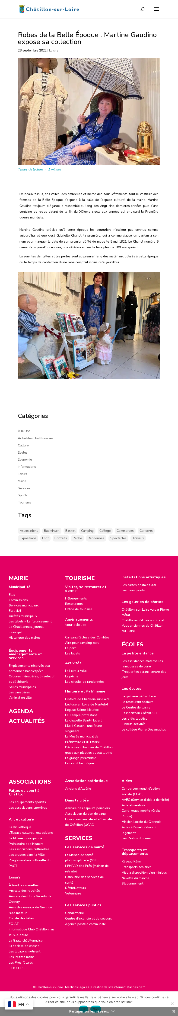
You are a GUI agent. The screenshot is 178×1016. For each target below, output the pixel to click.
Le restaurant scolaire (137, 702)
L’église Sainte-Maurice (82, 710)
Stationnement (132, 883)
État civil (15, 611)
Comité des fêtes (21, 918)
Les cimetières (19, 692)
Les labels (72, 653)
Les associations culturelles (29, 849)
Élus (12, 595)
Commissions (18, 600)
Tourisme (25, 502)
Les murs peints (133, 590)
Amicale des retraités (24, 890)
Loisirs (53, 50)
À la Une (24, 431)
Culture (23, 445)
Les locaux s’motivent (24, 951)
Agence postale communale (85, 924)
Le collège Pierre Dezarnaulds (144, 729)
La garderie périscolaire (139, 696)
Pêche (77, 538)
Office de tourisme (78, 609)
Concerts (146, 531)
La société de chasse (24, 946)
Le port (70, 648)
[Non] (172, 1003)
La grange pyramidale (80, 758)
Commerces (125, 531)
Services (24, 488)
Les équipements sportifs (27, 802)
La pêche (71, 676)
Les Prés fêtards (21, 962)
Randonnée (96, 538)
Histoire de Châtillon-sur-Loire (87, 699)
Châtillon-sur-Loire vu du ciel (143, 620)
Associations (29, 531)
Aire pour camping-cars (82, 643)
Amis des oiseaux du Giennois (31, 907)
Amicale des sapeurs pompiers (87, 808)
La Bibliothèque (20, 827)
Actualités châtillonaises (36, 438)
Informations (27, 467)
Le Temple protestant (81, 715)
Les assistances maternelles (142, 661)
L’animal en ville (20, 697)
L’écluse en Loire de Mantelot (86, 704)
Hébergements (76, 598)
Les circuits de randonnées (85, 681)
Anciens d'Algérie (78, 788)
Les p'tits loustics (134, 718)
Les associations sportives (28, 807)
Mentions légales (77, 987)
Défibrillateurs (75, 888)
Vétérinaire (73, 893)
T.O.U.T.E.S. (17, 968)
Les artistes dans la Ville (27, 855)
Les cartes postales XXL (139, 585)
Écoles (23, 452)
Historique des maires (25, 637)
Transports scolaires (137, 867)
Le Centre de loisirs (136, 707)
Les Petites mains (22, 957)
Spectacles (118, 538)
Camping (87, 531)
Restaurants (74, 604)
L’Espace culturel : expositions (31, 832)
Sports (23, 495)
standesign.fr (136, 987)
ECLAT (14, 924)
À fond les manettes (24, 885)
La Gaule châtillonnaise (26, 940)
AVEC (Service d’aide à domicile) (145, 800)
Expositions (28, 538)
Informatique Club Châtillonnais (31, 929)
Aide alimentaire (133, 805)
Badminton (52, 531)
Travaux (138, 538)
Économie (25, 459)
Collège (105, 531)
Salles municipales (22, 687)
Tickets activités (134, 724)
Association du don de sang (85, 813)
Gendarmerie (74, 913)
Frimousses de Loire (136, 666)
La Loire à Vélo (76, 671)
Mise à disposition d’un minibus (144, 872)
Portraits (60, 538)
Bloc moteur (18, 913)
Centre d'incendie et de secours (88, 918)
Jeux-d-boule (18, 935)
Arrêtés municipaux (23, 616)
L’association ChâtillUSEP (140, 713)
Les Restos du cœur (136, 838)
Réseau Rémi (131, 861)
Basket (70, 531)
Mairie (22, 481)
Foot (45, 538)
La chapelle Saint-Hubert (83, 720)
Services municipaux (23, 605)
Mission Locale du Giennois (141, 822)
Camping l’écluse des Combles (87, 637)
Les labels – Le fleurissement (30, 621)
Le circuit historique (79, 763)
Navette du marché (135, 878)
